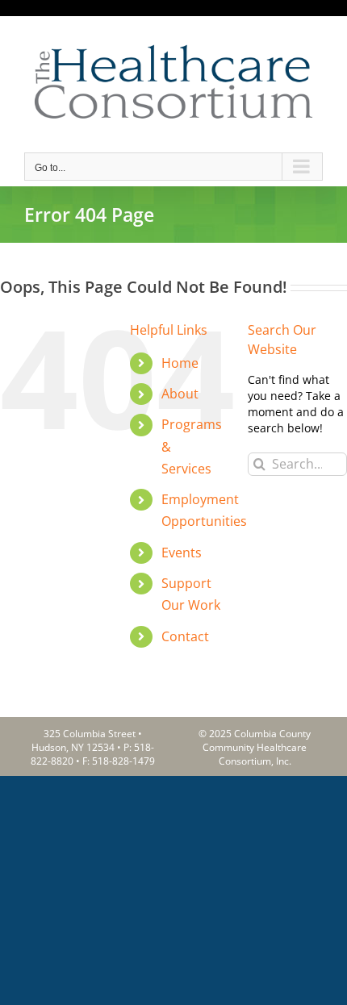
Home (180, 363)
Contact (185, 636)
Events (181, 552)
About (180, 393)
